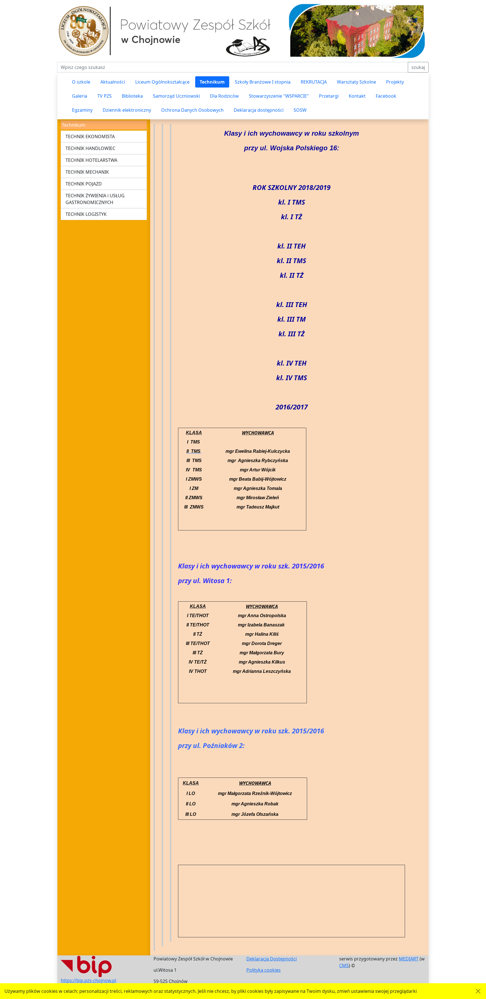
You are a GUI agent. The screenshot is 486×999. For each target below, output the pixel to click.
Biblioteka (132, 96)
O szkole (81, 82)
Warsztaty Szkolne (356, 82)
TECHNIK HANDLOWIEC (90, 148)
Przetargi (329, 96)
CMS (344, 965)
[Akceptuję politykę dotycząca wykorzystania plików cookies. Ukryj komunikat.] (478, 991)
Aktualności (112, 82)
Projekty (395, 82)
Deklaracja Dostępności (271, 959)
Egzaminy (82, 110)
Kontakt (357, 96)
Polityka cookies (263, 970)
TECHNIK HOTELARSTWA (91, 160)
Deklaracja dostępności (259, 110)
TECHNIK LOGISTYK (86, 214)
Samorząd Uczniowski (176, 96)
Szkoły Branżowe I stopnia (263, 82)
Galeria (79, 96)
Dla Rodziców (224, 96)
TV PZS (104, 96)
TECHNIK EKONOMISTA (90, 136)
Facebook (386, 96)
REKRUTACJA (314, 82)
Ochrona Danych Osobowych (192, 110)
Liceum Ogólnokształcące (162, 82)
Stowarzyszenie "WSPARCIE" (279, 96)
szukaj (418, 67)
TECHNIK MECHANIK (87, 172)
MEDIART (408, 959)
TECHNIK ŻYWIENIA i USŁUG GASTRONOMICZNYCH (95, 198)
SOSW (300, 110)
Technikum (212, 82)
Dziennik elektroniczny (127, 110)
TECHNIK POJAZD (84, 184)
